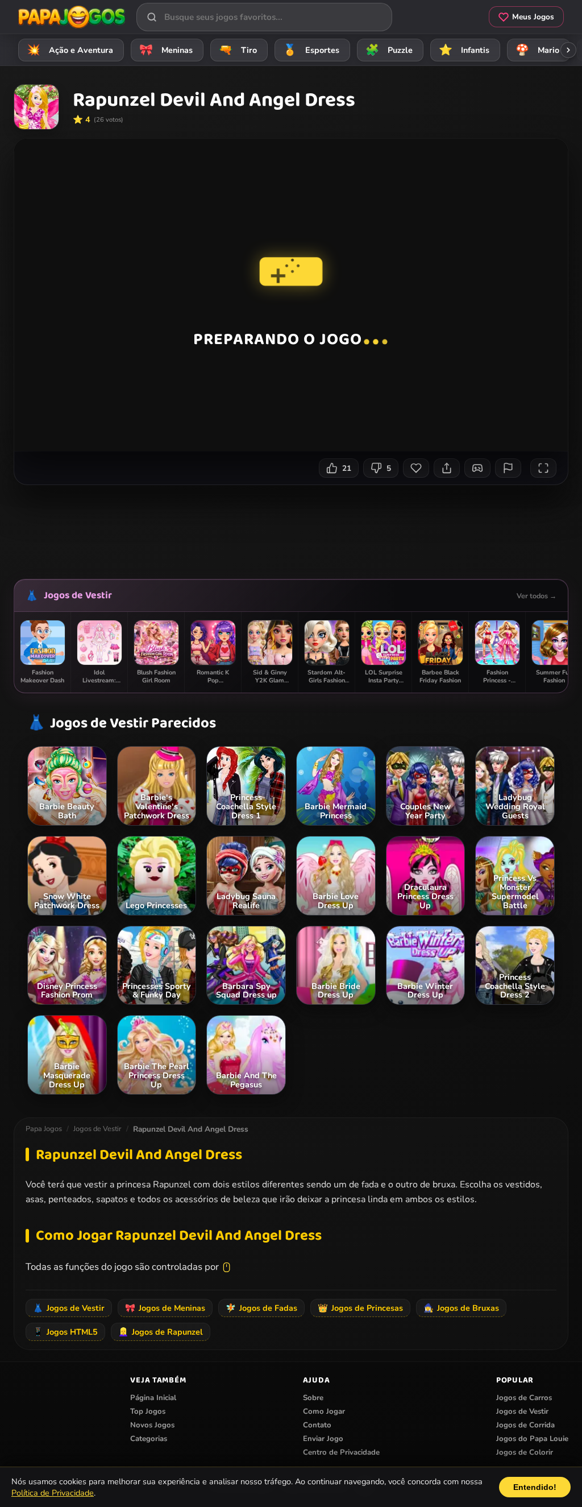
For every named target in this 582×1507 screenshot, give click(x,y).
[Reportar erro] (508, 468)
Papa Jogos (44, 1129)
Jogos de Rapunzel (160, 1332)
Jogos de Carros (524, 1398)
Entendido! (534, 1487)
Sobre (313, 1398)
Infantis (464, 50)
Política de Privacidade (52, 1492)
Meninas (166, 50)
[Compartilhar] (447, 468)
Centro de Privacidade (341, 1452)
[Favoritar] (416, 468)
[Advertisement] (292, 528)
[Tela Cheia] (543, 468)
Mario (538, 50)
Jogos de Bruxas (461, 1308)
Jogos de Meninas (165, 1308)
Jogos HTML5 (65, 1332)
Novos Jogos (152, 1425)
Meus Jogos (533, 16)
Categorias (148, 1439)
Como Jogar (324, 1411)
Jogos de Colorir (524, 1452)
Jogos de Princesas (360, 1308)
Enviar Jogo (323, 1439)
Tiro (238, 50)
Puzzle (389, 50)
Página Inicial (153, 1398)
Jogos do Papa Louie (532, 1439)
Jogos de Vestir (78, 595)
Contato (317, 1425)
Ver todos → (536, 596)
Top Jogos (147, 1411)
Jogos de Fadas (261, 1308)
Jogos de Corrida (525, 1425)
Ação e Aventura (70, 50)
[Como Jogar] (477, 468)
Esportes (311, 50)
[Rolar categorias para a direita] (568, 50)
